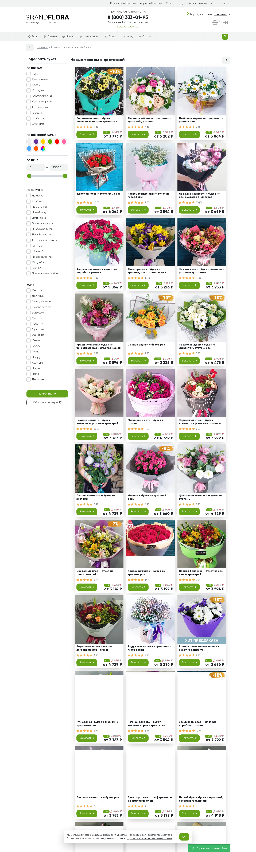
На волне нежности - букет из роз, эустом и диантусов (199, 195)
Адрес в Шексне (151, 3)
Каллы (36, 85)
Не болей (38, 195)
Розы (35, 36)
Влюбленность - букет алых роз (98, 193)
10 (95, 202)
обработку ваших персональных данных (149, 838)
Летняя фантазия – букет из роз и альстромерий (201, 573)
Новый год (39, 212)
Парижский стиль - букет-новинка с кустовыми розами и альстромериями (200, 422)
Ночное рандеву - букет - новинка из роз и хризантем (146, 724)
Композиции (91, 36)
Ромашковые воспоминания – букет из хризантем (199, 648)
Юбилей (37, 251)
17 (146, 580)
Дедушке (38, 379)
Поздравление (42, 257)
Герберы (38, 118)
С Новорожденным (44, 240)
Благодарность (42, 223)
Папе (35, 374)
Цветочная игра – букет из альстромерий (94, 573)
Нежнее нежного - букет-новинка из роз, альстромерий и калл (98, 422)
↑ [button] (236, 762)
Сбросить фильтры (45, 402)
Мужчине (38, 329)
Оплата (171, 3)
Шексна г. (220, 14)
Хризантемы (40, 107)
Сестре (37, 290)
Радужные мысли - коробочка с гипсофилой (149, 648)
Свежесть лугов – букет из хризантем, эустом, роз (197, 346)
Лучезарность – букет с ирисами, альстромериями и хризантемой (147, 271)
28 (95, 806)
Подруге (37, 357)
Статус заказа (220, 3)
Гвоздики (38, 112)
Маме (36, 351)
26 (95, 429)
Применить (45, 393)
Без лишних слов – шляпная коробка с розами (197, 724)
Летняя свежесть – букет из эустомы (95, 497)
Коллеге (37, 362)
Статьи (146, 36)
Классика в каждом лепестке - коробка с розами (97, 271)
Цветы (70, 36)
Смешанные (40, 79)
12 (197, 278)
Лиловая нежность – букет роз (97, 797)
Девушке (38, 296)
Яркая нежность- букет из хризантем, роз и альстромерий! (98, 346)
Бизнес (36, 268)
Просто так (40, 207)
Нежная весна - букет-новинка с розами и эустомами (201, 271)
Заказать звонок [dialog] (128, 26)
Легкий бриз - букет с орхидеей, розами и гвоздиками (201, 799)
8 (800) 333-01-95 (128, 17)
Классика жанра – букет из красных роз (146, 573)
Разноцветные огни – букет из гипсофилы (148, 195)
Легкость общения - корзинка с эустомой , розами (149, 120)
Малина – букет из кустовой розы (147, 497)
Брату (36, 346)
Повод (113, 36)
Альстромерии (42, 96)
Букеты (52, 36)
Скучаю (37, 245)
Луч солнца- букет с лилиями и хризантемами (97, 724)
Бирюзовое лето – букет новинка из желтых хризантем (96, 120)
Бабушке (38, 312)
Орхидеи (38, 90)
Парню (36, 368)
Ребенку (37, 324)
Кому (130, 36)
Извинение (39, 218)
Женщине (38, 335)
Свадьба (38, 262)
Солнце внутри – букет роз (146, 344)
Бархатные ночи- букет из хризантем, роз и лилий (94, 648)
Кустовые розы (42, 101)
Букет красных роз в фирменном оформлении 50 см (150, 799)
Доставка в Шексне (194, 3)
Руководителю (41, 307)
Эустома (38, 124)
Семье (36, 340)
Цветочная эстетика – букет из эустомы (200, 497)
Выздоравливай (42, 229)
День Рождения (42, 234)
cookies (89, 835)
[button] (209, 848)
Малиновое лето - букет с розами (146, 422)
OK (184, 836)
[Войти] (225, 23)
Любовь (37, 201)
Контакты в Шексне (123, 3)
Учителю (37, 318)
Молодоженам (42, 301)
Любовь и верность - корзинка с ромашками (201, 120)
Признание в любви (45, 273)
